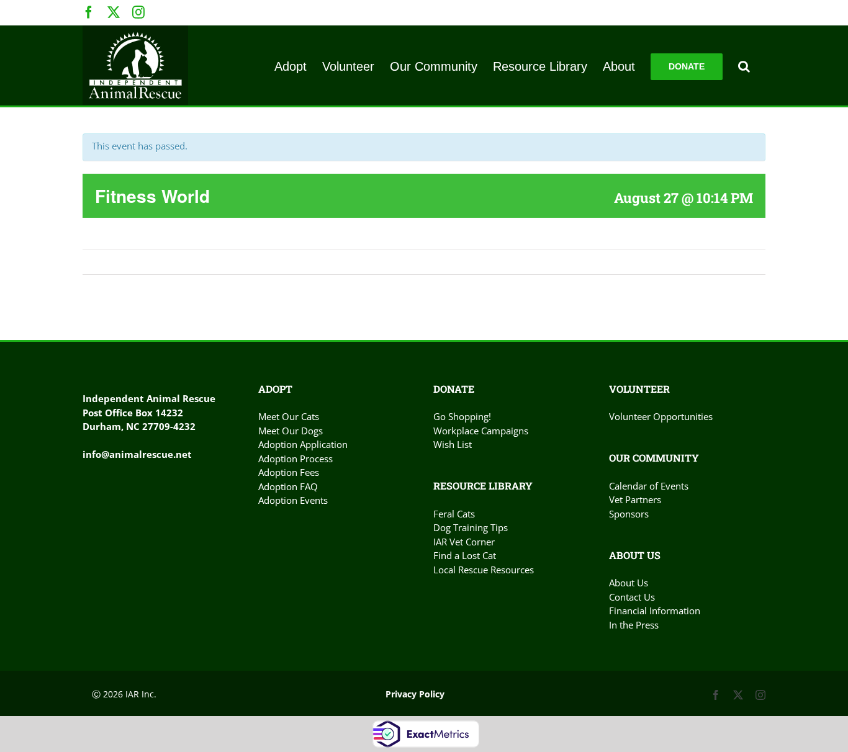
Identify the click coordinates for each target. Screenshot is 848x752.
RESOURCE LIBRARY (483, 485)
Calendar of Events (648, 486)
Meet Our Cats (288, 416)
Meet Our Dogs (290, 430)
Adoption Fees (288, 472)
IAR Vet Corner (464, 541)
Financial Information (654, 610)
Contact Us (632, 597)
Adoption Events (293, 500)
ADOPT (275, 388)
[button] (744, 65)
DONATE (453, 388)
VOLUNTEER (639, 388)
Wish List (452, 444)
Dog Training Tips (470, 527)
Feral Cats (454, 514)
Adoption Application (303, 444)
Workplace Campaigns (480, 430)
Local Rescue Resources (483, 569)
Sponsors (629, 514)
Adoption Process (295, 458)
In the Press (634, 625)
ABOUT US (635, 555)
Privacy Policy (415, 694)
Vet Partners (635, 499)
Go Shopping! (462, 416)
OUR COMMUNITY (654, 457)
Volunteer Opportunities (661, 416)
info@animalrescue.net (137, 454)
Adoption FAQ (288, 486)
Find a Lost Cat (464, 555)
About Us (628, 582)
